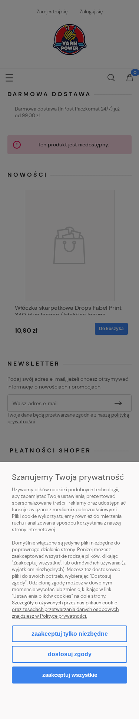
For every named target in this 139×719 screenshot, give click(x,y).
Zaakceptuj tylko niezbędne (70, 634)
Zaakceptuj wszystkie (69, 675)
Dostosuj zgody (70, 654)
